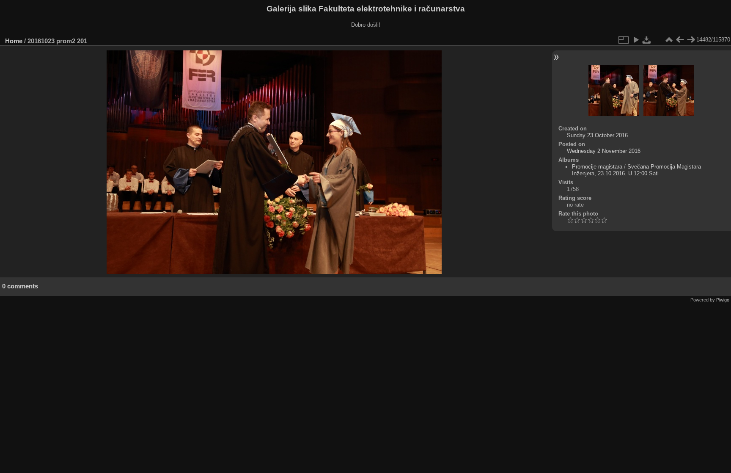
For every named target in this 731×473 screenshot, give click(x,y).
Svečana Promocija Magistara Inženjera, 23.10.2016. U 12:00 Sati (636, 170)
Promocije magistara (597, 166)
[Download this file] (646, 39)
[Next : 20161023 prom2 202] (690, 39)
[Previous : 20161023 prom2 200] (679, 39)
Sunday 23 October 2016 (597, 135)
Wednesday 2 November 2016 (603, 151)
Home (13, 40)
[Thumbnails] (668, 39)
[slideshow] (635, 39)
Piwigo (722, 299)
